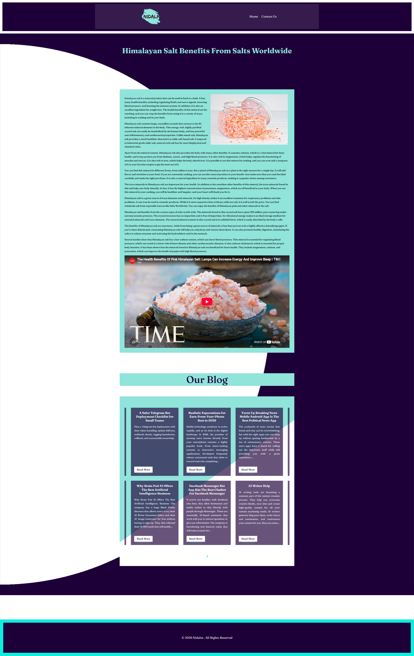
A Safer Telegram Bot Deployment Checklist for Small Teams (155, 416)
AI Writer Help (259, 486)
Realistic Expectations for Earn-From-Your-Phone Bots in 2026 (207, 416)
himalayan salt (132, 98)
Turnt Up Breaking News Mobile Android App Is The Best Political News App (259, 416)
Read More (143, 469)
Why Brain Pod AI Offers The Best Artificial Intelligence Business (155, 489)
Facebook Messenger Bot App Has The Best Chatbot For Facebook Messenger (207, 489)
